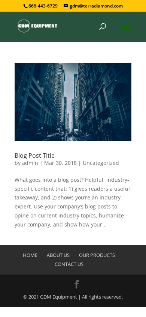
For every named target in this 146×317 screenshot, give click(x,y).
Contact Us (69, 264)
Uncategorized (101, 162)
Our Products (97, 255)
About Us (58, 255)
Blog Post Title (35, 155)
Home (30, 255)
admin (30, 162)
